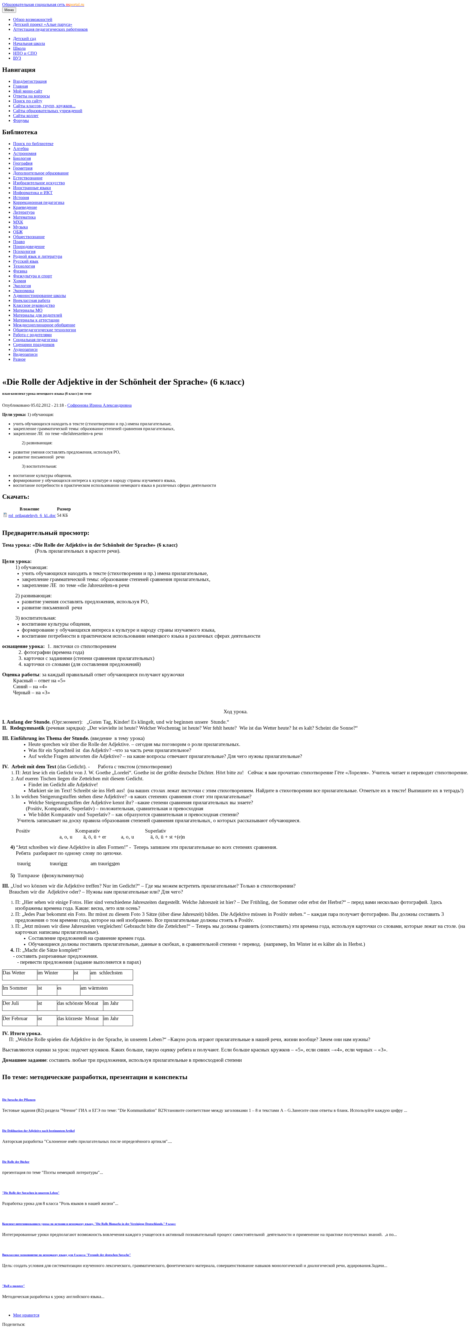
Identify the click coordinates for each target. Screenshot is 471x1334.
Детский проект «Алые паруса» (42, 24)
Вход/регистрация (30, 81)
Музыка (20, 227)
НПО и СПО (25, 53)
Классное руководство (34, 305)
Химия (19, 281)
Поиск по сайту (27, 101)
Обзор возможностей (32, 19)
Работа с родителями (32, 334)
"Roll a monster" (13, 1285)
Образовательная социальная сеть (43, 4)
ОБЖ (18, 232)
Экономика (23, 290)
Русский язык (25, 261)
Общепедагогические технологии (44, 330)
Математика (24, 217)
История (21, 197)
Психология (24, 251)
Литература (24, 212)
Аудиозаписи (25, 349)
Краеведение (25, 207)
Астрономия (24, 153)
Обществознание (29, 236)
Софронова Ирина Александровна (99, 405)
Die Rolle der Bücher (15, 1161)
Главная (20, 86)
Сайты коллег (26, 115)
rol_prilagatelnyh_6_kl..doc (32, 515)
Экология (22, 285)
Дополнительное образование (41, 173)
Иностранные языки (32, 187)
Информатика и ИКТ (33, 192)
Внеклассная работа (31, 300)
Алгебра (21, 148)
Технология (24, 266)
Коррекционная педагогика (38, 202)
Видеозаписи (25, 354)
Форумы (21, 120)
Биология (22, 158)
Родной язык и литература (37, 256)
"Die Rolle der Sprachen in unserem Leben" (30, 1192)
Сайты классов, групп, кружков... (44, 105)
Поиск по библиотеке (33, 143)
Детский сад (24, 38)
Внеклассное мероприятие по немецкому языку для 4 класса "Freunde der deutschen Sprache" (66, 1254)
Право (19, 241)
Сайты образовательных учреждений (47, 110)
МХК (18, 222)
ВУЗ (17, 58)
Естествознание (28, 178)
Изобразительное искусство (39, 182)
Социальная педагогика (35, 339)
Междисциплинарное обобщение (44, 325)
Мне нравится (26, 1315)
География (22, 163)
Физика (20, 271)
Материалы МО (28, 310)
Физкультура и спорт (32, 276)
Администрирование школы (39, 295)
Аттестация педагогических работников (50, 29)
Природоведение (29, 246)
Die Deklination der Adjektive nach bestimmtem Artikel (38, 1130)
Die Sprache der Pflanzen (18, 1099)
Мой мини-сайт (27, 91)
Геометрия (22, 168)
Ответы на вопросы (31, 96)
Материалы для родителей (37, 315)
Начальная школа (29, 43)
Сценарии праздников (34, 344)
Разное (19, 359)
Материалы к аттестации (36, 320)
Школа (19, 48)
